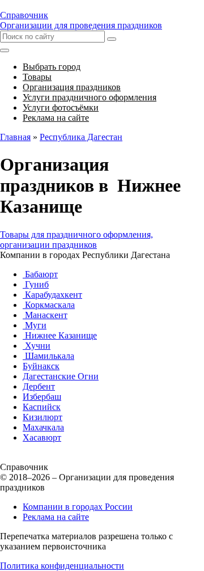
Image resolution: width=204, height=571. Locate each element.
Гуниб (36, 284)
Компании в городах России (78, 506)
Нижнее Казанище (60, 335)
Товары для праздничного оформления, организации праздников (76, 239)
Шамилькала (48, 356)
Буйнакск (41, 366)
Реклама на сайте (56, 517)
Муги (34, 325)
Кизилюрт (42, 417)
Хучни (36, 345)
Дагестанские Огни (61, 376)
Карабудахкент (52, 294)
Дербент (39, 386)
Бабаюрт (40, 274)
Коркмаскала (49, 305)
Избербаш (42, 396)
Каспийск (42, 407)
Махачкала (43, 427)
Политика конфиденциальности (62, 565)
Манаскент (45, 315)
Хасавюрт (42, 437)
